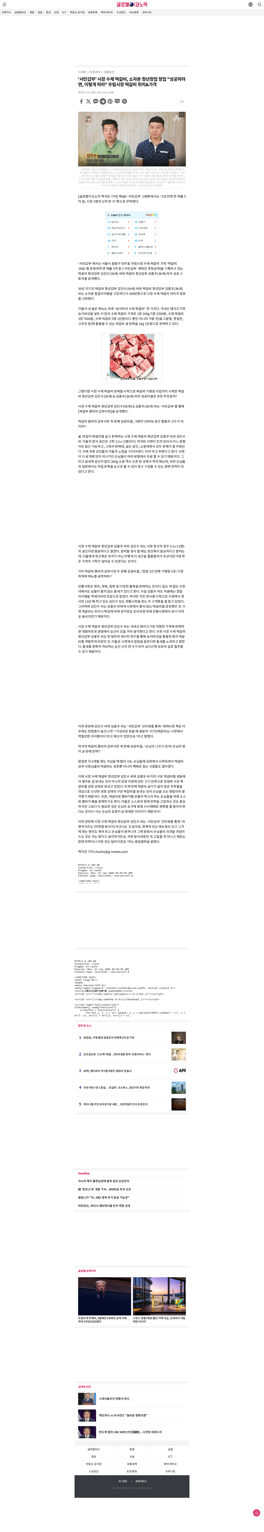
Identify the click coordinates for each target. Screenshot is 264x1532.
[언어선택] (250, 4)
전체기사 (6, 12)
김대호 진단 (84, 1387)
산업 (56, 12)
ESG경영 (134, 12)
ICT (64, 12)
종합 (32, 12)
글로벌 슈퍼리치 (87, 1271)
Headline (84, 1173)
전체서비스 (141, 1481)
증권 (48, 12)
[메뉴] (4, 4)
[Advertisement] (132, 40)
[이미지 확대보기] (181, 114)
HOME (82, 72)
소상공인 (121, 12)
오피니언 (146, 12)
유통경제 (92, 12)
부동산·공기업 (77, 12)
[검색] (259, 4)
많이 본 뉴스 (84, 1025)
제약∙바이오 (107, 12)
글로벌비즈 (20, 12)
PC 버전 (123, 1481)
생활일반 (109, 72)
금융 (40, 12)
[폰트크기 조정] (181, 101)
